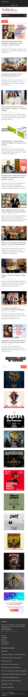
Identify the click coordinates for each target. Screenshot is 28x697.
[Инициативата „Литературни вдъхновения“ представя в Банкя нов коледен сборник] (14, 331)
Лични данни (4, 642)
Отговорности (5, 644)
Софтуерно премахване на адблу (10, 677)
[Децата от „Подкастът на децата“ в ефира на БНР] (14, 265)
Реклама (3, 640)
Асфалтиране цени (6, 661)
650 (14, 360)
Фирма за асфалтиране (7, 687)
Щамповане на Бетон (7, 684)
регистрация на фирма (7, 674)
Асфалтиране (4, 667)
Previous (10, 358)
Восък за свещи (16, 680)
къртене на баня (17, 657)
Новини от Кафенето (13, 112)
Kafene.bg (12, 692)
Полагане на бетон (6, 680)
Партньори (4, 637)
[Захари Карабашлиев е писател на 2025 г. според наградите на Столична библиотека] (14, 200)
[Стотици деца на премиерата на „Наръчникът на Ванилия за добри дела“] (14, 298)
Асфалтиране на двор (20, 674)
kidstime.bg (4, 651)
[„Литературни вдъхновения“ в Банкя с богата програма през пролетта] (14, 64)
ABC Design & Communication (10, 631)
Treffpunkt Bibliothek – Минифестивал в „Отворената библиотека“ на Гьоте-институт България (13, 143)
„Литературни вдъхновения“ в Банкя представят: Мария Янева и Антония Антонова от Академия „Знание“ (11, 43)
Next (19, 360)
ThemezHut (4, 695)
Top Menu (6, 1)
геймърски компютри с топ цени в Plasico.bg (13, 654)
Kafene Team (12, 77)
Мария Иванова (12, 278)
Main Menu (6, 15)
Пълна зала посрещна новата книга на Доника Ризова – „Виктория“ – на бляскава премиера (13, 108)
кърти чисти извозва (14, 667)
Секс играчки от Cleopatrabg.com (10, 664)
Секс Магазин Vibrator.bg (20, 671)
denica (10, 46)
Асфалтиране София (6, 657)
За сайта (3, 635)
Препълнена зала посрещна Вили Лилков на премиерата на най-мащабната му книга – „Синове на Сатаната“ (14, 177)
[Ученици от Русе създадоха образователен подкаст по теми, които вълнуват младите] (14, 233)
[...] (10, 52)
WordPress (13, 694)
